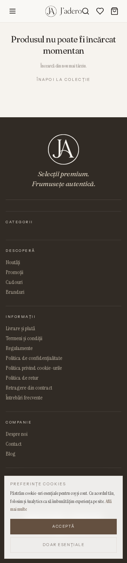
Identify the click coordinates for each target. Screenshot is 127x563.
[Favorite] (100, 11)
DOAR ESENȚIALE (64, 544)
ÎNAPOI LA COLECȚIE (64, 79)
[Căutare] (85, 11)
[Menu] (12, 11)
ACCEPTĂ (63, 526)
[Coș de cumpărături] (114, 11)
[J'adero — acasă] (64, 11)
